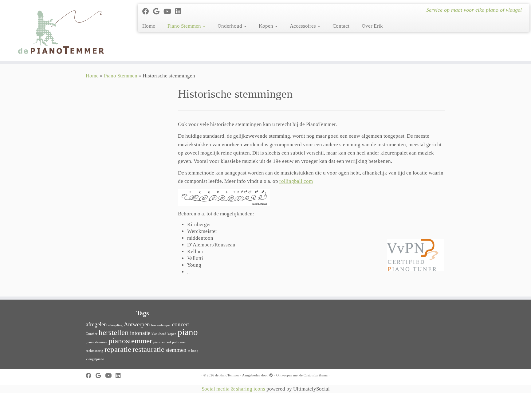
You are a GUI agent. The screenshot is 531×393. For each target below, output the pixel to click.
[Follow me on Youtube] (169, 11)
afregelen (96, 324)
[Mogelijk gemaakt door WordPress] (271, 374)
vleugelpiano (95, 359)
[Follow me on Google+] (158, 11)
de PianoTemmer (227, 375)
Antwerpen (137, 324)
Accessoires (303, 26)
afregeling (115, 325)
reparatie (117, 349)
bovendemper (161, 325)
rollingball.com (296, 181)
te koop (193, 350)
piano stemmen (96, 342)
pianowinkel (162, 342)
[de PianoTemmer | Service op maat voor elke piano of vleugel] (61, 30)
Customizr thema (316, 375)
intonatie (140, 333)
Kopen (266, 26)
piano (188, 332)
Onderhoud (230, 26)
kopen (171, 334)
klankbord (158, 334)
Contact (340, 26)
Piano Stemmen (184, 26)
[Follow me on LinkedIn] (180, 11)
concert (180, 324)
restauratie (148, 349)
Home (148, 26)
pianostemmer (130, 340)
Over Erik (372, 26)
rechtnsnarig (94, 350)
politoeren (179, 342)
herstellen (114, 332)
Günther (91, 334)
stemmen (176, 350)
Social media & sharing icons (234, 389)
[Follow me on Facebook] (147, 11)
